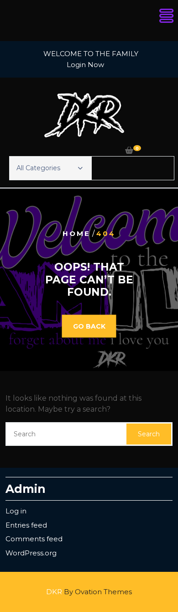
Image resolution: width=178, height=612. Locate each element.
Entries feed (26, 525)
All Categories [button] (38, 168)
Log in (15, 511)
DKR (89, 591)
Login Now (85, 64)
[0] (129, 150)
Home (76, 233)
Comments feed (34, 538)
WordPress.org (31, 553)
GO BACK (89, 326)
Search (149, 434)
